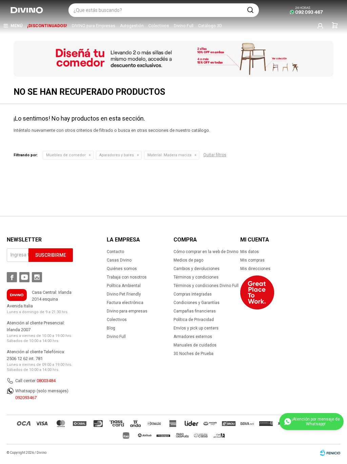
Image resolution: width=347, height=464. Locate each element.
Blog (111, 328)
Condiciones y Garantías (197, 302)
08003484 (46, 380)
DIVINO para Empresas (93, 25)
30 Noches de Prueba (193, 353)
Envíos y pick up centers (196, 328)
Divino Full (183, 25)
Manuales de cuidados (195, 345)
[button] (250, 10)
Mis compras (252, 260)
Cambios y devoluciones (197, 268)
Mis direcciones (255, 268)
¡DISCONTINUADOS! (47, 25)
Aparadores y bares (116, 155)
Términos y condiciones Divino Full (206, 285)
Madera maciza (169, 155)
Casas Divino (119, 260)
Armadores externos (193, 336)
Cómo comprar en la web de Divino (206, 251)
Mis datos (249, 251)
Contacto (115, 251)
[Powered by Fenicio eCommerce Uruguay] (330, 453)
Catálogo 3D (210, 25)
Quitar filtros (214, 155)
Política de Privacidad (194, 319)
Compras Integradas (193, 294)
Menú (16, 25)
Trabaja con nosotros (127, 277)
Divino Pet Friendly (124, 294)
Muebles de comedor (66, 155)
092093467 (26, 397)
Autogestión (132, 25)
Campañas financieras (195, 311)
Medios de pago (188, 260)
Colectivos (158, 25)
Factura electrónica (125, 302)
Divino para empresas (127, 311)
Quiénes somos (122, 268)
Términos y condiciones (196, 277)
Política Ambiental (124, 285)
